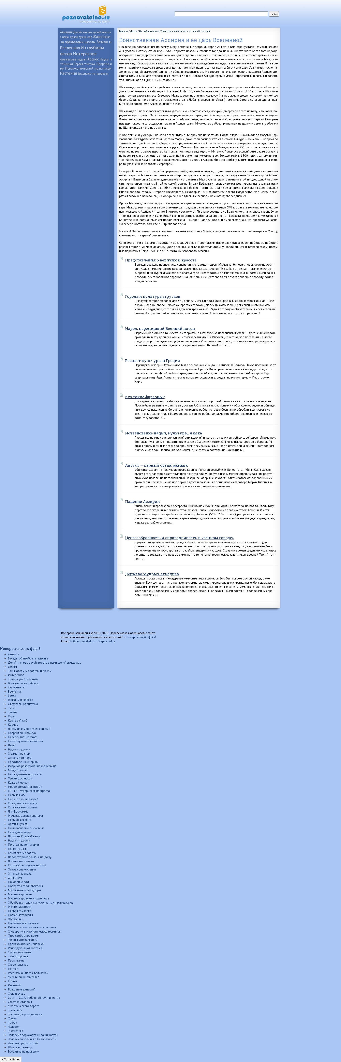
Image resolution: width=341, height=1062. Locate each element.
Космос (93, 59)
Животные (101, 36)
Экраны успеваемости (22, 940)
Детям (12, 667)
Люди (12, 745)
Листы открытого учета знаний (29, 729)
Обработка (15, 919)
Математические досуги (24, 890)
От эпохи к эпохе (20, 873)
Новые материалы (20, 915)
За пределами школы (78, 41)
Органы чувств (18, 824)
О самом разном (19, 753)
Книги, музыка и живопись (25, 741)
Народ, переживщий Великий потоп (160, 328)
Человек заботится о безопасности (32, 1039)
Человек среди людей (23, 1043)
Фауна (12, 1018)
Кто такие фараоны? (145, 396)
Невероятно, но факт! (141, 637)
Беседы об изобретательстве (28, 658)
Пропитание (16, 960)
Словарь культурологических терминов (34, 931)
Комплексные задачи (73, 59)
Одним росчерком (20, 778)
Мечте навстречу (19, 907)
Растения (68, 73)
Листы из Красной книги (24, 836)
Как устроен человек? (23, 799)
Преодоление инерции (23, 762)
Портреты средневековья (25, 886)
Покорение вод (18, 882)
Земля (12, 695)
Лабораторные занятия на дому (29, 857)
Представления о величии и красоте (160, 260)
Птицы (12, 981)
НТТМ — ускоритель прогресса (29, 791)
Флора (12, 1022)
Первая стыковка (85, 64)
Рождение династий (22, 989)
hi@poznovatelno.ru (83, 641)
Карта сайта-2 (18, 720)
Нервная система (19, 820)
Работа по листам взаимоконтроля (32, 927)
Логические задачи (21, 861)
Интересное (84, 54)
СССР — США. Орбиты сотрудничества (34, 998)
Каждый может (18, 782)
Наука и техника (19, 840)
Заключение (16, 687)
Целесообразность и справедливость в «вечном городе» (179, 537)
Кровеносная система (22, 807)
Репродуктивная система (25, 948)
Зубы (11, 708)
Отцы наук (15, 878)
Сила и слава (16, 993)
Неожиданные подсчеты (25, 774)
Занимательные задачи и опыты (30, 671)
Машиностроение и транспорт (28, 898)
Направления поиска (22, 733)
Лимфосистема (18, 811)
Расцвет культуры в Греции (152, 360)
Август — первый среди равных (156, 465)
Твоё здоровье (18, 956)
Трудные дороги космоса (25, 1014)
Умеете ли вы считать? (23, 977)
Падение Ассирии (142, 501)
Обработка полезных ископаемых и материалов (41, 902)
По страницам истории (23, 844)
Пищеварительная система (26, 828)
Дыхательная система (23, 704)
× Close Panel (11, 1059)
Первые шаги (16, 795)
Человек (13, 1027)
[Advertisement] (86, 139)
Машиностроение (20, 894)
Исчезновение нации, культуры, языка (163, 433)
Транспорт (15, 1010)
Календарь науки (19, 832)
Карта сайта (107, 641)
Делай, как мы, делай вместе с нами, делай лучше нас (44, 662)
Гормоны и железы (20, 700)
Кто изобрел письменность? (27, 865)
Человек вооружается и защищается (33, 1035)
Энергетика (15, 1031)
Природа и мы (17, 849)
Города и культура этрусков (152, 296)
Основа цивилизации (22, 869)
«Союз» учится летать (23, 679)
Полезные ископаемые (23, 923)
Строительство (18, 964)
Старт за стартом (20, 1002)
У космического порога (23, 1006)
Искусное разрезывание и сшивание (32, 766)
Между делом (17, 770)
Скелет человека (19, 952)
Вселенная (15, 691)
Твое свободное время (23, 935)
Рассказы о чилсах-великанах (28, 973)
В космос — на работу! (23, 683)
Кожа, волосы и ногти (22, 803)
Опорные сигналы (20, 758)
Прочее (13, 969)
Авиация (66, 32)
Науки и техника (19, 749)
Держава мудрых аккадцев (152, 573)
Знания (12, 712)
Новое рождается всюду (25, 787)
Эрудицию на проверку (93, 73)
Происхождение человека (26, 944)
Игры (11, 716)
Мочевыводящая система (25, 815)
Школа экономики (20, 1047)
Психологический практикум (88, 68)
